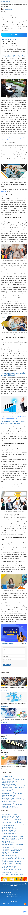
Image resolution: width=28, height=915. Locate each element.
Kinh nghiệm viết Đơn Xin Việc (9, 833)
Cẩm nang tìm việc (17, 819)
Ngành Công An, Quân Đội (8, 844)
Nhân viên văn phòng (7, 857)
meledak (21, 838)
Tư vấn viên (4, 869)
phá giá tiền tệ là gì (19, 793)
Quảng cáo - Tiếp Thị (18, 860)
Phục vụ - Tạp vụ (20, 858)
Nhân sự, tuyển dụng (7, 853)
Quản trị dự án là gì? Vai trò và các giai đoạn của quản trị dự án (14, 688)
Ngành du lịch (20, 844)
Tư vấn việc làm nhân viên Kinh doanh (11, 868)
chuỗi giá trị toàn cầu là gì (8, 792)
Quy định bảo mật (5, 903)
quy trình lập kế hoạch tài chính (9, 784)
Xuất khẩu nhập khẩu (7, 872)
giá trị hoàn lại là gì (6, 785)
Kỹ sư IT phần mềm (6, 835)
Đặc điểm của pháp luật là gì (8, 806)
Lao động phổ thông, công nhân (9, 836)
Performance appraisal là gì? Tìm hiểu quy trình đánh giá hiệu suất (13, 704)
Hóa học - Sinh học (6, 824)
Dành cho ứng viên (6, 822)
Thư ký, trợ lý (18, 863)
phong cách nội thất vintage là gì (9, 801)
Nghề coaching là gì (19, 787)
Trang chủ (3, 1)
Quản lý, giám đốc (6, 860)
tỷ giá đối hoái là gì (6, 779)
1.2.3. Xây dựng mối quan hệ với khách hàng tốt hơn (15, 49)
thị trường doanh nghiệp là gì (8, 796)
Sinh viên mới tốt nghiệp (7, 861)
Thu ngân (4, 864)
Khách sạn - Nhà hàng (19, 824)
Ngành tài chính (16, 850)
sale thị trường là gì (16, 798)
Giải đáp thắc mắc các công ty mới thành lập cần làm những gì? (14, 720)
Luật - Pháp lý (5, 838)
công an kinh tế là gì (6, 790)
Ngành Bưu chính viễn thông (8, 842)
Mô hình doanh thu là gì (7, 789)
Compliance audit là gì (19, 779)
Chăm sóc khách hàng (7, 821)
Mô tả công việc (5, 839)
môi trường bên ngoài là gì (8, 803)
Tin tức (10, 1)
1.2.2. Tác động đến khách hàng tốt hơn (12, 48)
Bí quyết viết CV (5, 817)
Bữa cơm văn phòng (17, 817)
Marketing (13, 838)
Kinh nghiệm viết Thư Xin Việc (9, 832)
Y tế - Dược (17, 872)
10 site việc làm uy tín (7, 776)
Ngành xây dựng (15, 852)
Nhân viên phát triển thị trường (9, 855)
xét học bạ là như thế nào (8, 800)
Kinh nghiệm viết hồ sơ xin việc (9, 828)
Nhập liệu (17, 857)
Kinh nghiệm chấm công (7, 827)
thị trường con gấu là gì (7, 782)
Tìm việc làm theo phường (16, 864)
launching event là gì (7, 793)
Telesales (18, 861)
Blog (7, 1)
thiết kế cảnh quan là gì (19, 785)
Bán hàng (15, 814)
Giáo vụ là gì (19, 789)
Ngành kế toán (5, 846)
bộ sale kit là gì (5, 798)
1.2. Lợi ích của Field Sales (9, 43)
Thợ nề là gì (16, 807)
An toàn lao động (6, 814)
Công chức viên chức (20, 821)
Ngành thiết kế (5, 852)
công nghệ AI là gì (6, 807)
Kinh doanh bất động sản (8, 825)
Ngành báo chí (15, 839)
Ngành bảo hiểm (6, 841)
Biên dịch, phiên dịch (6, 816)
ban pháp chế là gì (19, 804)
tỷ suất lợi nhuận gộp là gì (8, 778)
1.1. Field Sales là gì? (8, 41)
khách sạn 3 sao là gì (7, 804)
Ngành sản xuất (5, 850)
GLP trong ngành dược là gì (8, 795)
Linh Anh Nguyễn (9, 9)
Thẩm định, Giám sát (7, 863)
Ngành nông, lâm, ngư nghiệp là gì (10, 781)
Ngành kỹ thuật (15, 846)
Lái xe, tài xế (17, 835)
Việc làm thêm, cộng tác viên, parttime (10, 871)
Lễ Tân (21, 836)
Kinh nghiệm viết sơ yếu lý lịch (9, 830)
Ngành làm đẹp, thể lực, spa (8, 847)
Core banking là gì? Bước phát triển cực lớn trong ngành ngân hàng (13, 735)
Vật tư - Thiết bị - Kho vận (16, 869)
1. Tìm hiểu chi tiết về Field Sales (10, 39)
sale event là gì (20, 800)
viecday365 (3, 191)
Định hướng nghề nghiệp (17, 874)
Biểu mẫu (17, 816)
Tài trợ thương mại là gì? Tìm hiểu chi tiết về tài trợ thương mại (13, 767)
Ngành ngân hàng (18, 849)
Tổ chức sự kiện (12, 866)
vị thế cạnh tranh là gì (7, 787)
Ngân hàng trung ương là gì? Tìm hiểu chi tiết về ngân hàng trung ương (12, 751)
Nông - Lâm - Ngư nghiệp (7, 858)
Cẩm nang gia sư (6, 819)
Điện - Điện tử (5, 874)
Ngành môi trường (6, 849)
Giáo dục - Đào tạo (18, 822)
